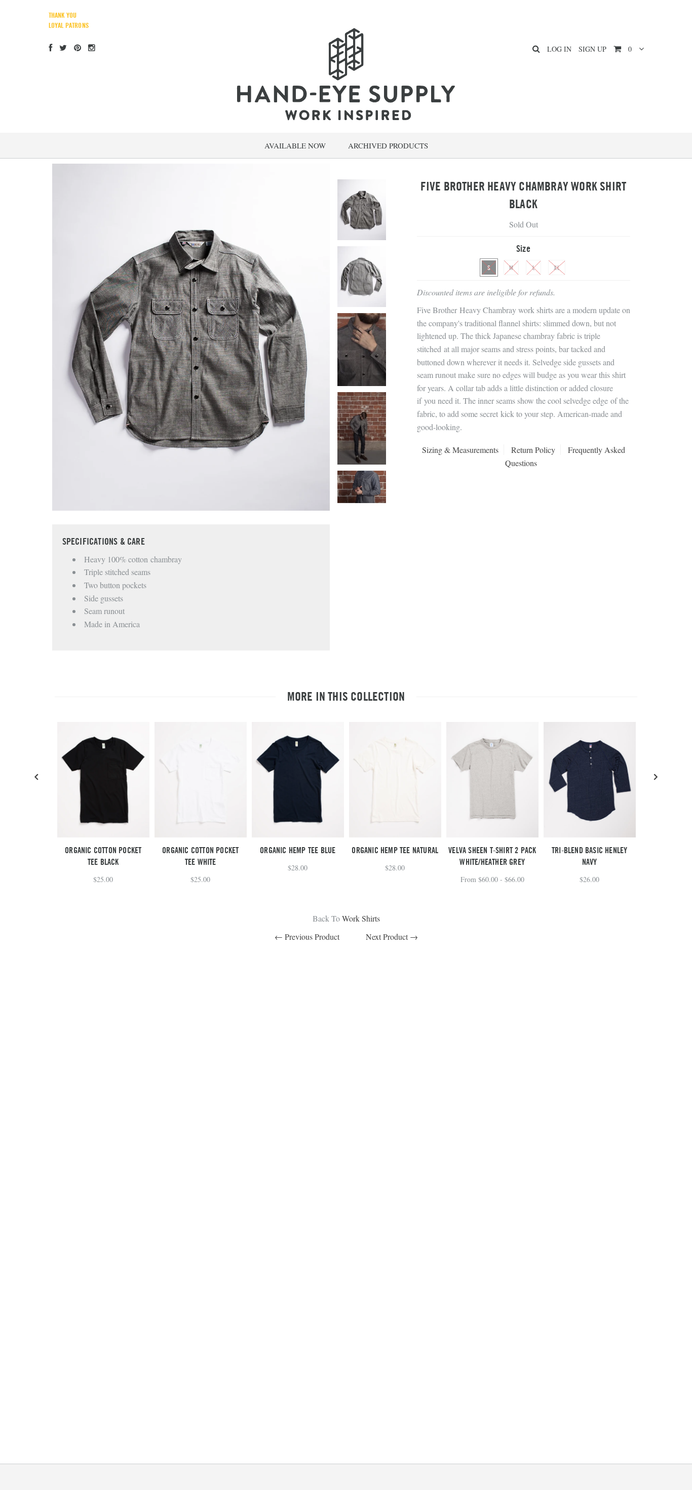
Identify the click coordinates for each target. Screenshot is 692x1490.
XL (556, 267)
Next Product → (392, 936)
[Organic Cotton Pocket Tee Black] (103, 834)
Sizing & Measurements (460, 449)
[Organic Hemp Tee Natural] (395, 834)
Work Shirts (361, 918)
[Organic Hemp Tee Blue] (298, 834)
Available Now (295, 145)
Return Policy (533, 449)
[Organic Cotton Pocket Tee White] (201, 834)
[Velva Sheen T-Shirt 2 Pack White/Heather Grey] (492, 834)
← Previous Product (307, 936)
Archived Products (388, 145)
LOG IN (559, 49)
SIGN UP (592, 49)
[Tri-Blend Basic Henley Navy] (590, 834)
